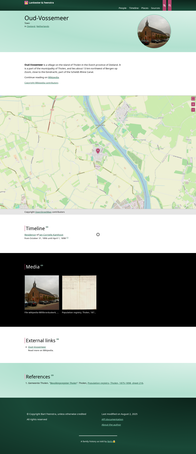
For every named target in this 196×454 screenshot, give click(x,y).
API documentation (112, 419)
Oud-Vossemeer (37, 346)
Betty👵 (111, 441)
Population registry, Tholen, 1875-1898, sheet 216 (115, 383)
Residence (30, 234)
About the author (111, 424)
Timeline (134, 8)
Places (144, 8)
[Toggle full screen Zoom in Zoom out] (98, 152)
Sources (155, 8)
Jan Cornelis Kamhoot (51, 234)
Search (170, 5)
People (122, 8)
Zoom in (193, 104)
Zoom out (193, 110)
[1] (67, 238)
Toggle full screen (193, 98)
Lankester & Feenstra (41, 2)
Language (164, 5)
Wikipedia (53, 77)
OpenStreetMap (43, 211)
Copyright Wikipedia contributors (41, 82)
